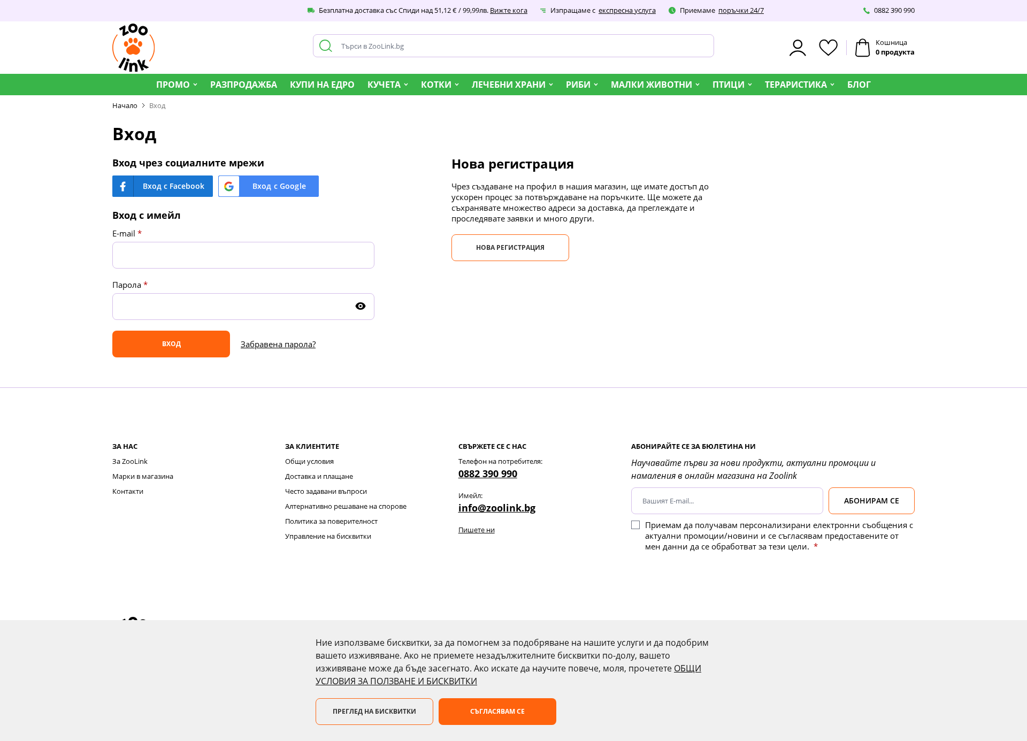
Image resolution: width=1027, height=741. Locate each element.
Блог (859, 84)
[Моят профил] (798, 48)
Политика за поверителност (331, 521)
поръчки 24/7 (741, 10)
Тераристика (796, 84)
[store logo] (133, 48)
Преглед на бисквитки (374, 711)
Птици (728, 84)
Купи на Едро (322, 84)
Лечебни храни (509, 84)
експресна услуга (627, 10)
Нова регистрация (510, 247)
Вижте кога (508, 10)
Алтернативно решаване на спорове (346, 506)
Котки (436, 84)
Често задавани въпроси (326, 491)
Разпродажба (243, 84)
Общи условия (309, 461)
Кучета (384, 84)
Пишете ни (476, 529)
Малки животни (651, 84)
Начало (124, 105)
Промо (173, 84)
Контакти (127, 491)
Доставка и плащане (319, 476)
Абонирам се (871, 500)
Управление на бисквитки (328, 536)
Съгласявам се (497, 711)
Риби (578, 84)
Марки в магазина (142, 476)
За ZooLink (130, 461)
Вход (157, 105)
